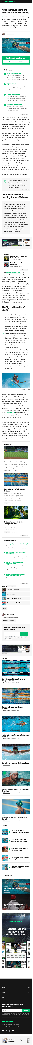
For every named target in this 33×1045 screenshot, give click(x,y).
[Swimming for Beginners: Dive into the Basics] (16, 752)
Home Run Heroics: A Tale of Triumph (15, 462)
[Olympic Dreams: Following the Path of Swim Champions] (16, 778)
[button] (3, 2)
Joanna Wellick (7, 907)
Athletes (4, 608)
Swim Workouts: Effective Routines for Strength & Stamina (20, 831)
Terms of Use (9, 638)
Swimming (4, 7)
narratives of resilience (13, 273)
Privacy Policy (24, 637)
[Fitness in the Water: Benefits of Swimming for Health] (5, 849)
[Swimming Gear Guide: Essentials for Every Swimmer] (5, 858)
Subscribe (24, 634)
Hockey (5, 902)
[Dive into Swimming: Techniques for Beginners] (16, 696)
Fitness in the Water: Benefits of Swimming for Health (20, 849)
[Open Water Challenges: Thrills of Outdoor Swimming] (16, 806)
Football (4, 983)
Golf (3, 997)
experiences (11, 413)
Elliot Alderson (7, 892)
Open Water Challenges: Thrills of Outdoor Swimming (20, 866)
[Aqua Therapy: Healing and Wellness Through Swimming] (5, 840)
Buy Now (18, 1026)
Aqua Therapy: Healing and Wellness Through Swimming (19, 840)
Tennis (3, 992)
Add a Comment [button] (9, 620)
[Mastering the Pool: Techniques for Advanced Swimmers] (16, 724)
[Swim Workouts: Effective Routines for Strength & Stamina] (16, 668)
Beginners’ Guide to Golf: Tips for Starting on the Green (13, 523)
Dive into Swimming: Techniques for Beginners (14, 490)
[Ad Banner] (16, 242)
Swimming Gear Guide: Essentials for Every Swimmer (20, 858)
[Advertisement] (16, 940)
